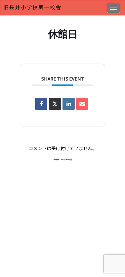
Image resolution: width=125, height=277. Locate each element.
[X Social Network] (55, 104)
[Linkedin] (68, 104)
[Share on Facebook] (41, 104)
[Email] (82, 104)
